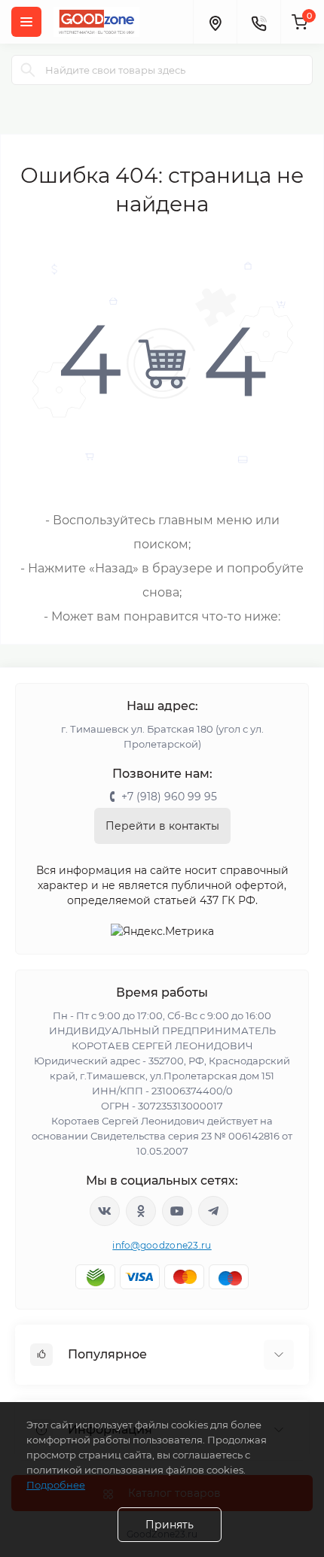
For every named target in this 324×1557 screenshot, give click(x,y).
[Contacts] (258, 22)
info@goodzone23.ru (161, 1245)
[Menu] (26, 22)
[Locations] (215, 22)
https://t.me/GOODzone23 (213, 1211)
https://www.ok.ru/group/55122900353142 (141, 1211)
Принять (169, 1524)
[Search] (27, 70)
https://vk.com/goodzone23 (105, 1211)
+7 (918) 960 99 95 (169, 796)
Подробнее (55, 1485)
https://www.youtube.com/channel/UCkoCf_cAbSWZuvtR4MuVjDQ (177, 1211)
